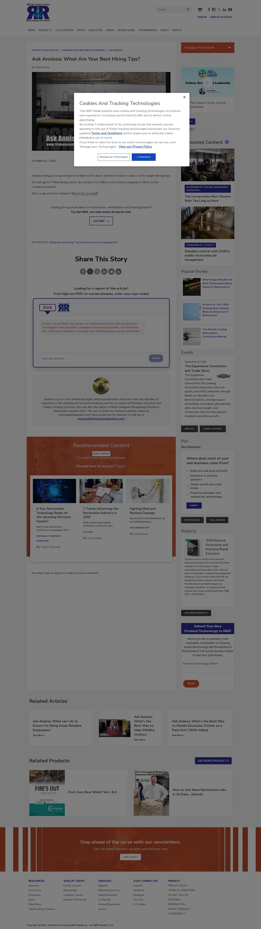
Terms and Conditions (106, 133)
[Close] (184, 97)
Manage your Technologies (114, 156)
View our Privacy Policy (135, 147)
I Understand (143, 156)
